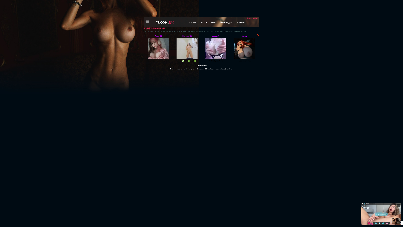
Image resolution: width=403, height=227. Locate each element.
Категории (240, 23)
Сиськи (192, 23)
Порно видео (226, 23)
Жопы (213, 23)
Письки (203, 23)
